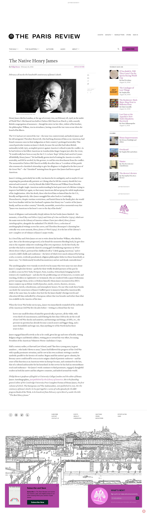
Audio (62, 49)
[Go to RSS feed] (27, 415)
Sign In (135, 35)
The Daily (13, 49)
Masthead (99, 414)
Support (54, 416)
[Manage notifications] (142, 509)
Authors (50, 49)
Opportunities (122, 414)
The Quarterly (31, 49)
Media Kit (76, 416)
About (75, 49)
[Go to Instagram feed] (10, 415)
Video (119, 416)
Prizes (98, 416)
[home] (44, 37)
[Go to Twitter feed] (21, 415)
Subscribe (130, 49)
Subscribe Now (37, 502)
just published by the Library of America (46, 379)
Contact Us (55, 418)
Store (128, 35)
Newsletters (119, 35)
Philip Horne (15, 67)
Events (100, 35)
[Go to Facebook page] (16, 415)
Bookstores (99, 418)
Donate (108, 35)
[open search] (118, 49)
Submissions (77, 418)
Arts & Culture (79, 67)
